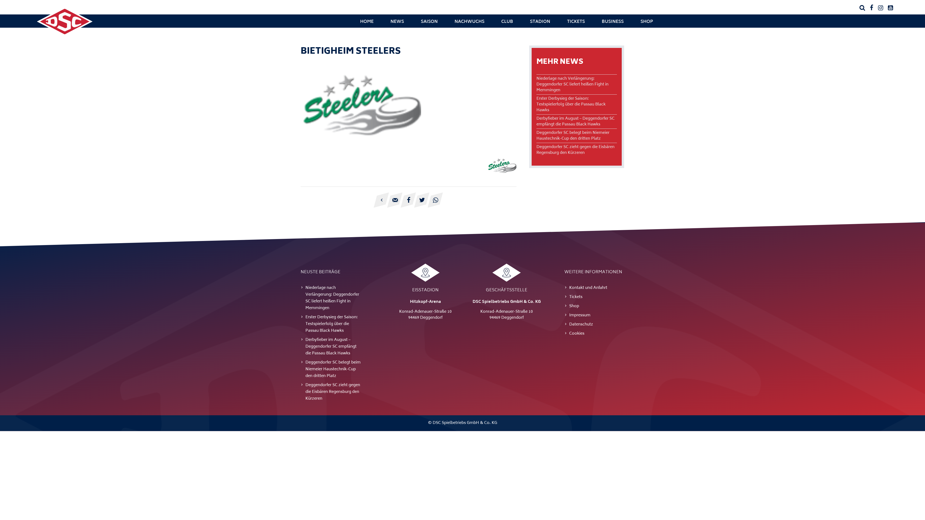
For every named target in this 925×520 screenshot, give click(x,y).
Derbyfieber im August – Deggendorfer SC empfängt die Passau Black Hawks (575, 121)
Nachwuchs (469, 22)
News (397, 22)
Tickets (576, 22)
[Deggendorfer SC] (64, 35)
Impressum (579, 315)
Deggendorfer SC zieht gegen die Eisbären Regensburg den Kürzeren (575, 150)
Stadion (540, 22)
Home (367, 22)
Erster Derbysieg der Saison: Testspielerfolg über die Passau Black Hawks (571, 104)
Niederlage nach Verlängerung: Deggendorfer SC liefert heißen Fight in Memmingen (572, 84)
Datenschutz (581, 324)
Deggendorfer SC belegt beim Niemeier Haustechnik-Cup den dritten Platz (572, 136)
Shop (647, 22)
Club (507, 22)
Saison (429, 22)
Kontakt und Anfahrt (588, 288)
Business (613, 22)
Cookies (576, 333)
